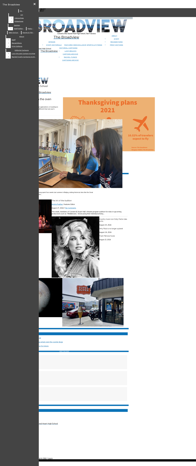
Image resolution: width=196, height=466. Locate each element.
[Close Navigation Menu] (34, 4)
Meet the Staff (64, 351)
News (22, 11)
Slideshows (18, 21)
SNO (45, 458)
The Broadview (11, 4)
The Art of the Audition (62, 201)
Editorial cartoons (68, 48)
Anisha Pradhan (57, 204)
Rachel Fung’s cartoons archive (24, 57)
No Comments (70, 208)
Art (22, 15)
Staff (116, 39)
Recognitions (116, 42)
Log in (50, 458)
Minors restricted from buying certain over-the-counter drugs (40, 342)
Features (68, 45)
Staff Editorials (54, 45)
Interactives (19, 18)
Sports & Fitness (94, 45)
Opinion (51, 42)
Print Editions (116, 45)
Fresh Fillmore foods (107, 236)
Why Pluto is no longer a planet (111, 229)
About (114, 36)
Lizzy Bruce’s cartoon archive (23, 54)
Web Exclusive (79, 45)
